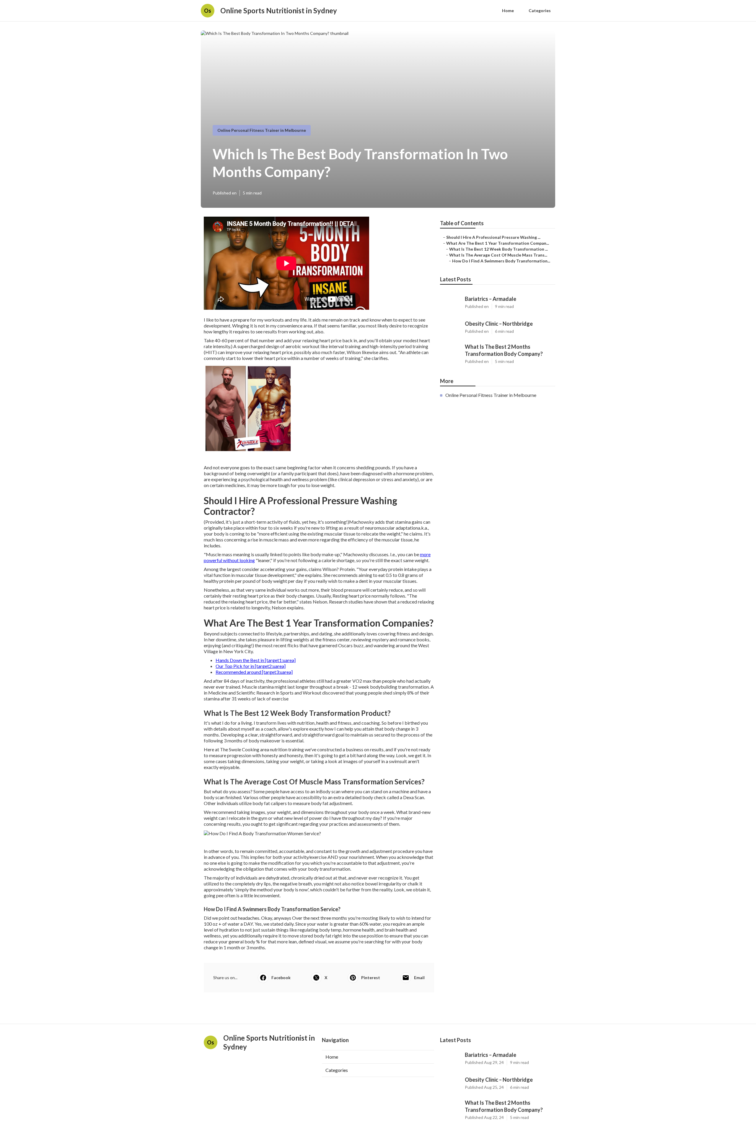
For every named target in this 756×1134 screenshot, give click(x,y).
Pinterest (370, 977)
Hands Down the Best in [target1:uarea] (256, 660)
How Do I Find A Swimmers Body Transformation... (501, 260)
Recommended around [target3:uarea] (254, 672)
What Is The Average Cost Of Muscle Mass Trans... (498, 254)
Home (508, 10)
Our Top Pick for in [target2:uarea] (251, 666)
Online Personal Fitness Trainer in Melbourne (261, 130)
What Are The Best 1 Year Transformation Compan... (497, 243)
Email (419, 977)
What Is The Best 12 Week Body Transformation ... (498, 249)
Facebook (281, 977)
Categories (540, 10)
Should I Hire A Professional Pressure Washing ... (493, 237)
